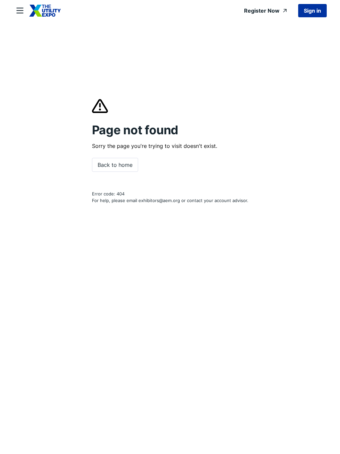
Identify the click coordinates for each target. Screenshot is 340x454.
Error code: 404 (108, 193)
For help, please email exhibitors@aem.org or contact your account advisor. (170, 200)
